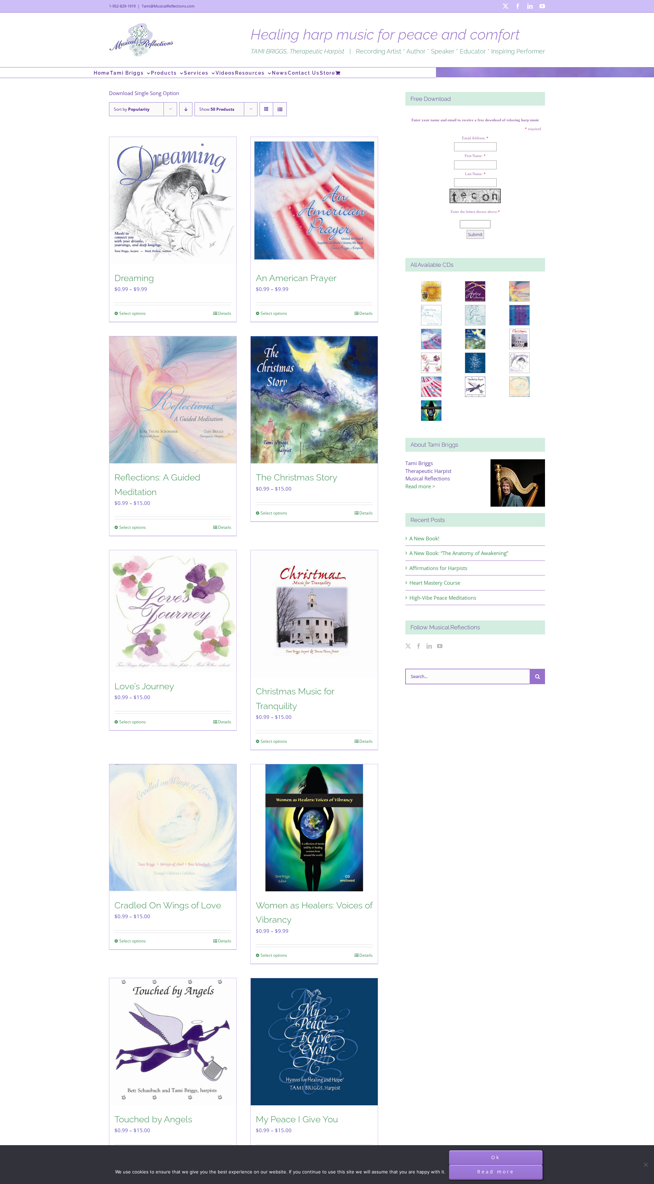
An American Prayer (296, 278)
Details (224, 313)
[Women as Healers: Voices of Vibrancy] (314, 827)
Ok (495, 1157)
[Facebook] (418, 646)
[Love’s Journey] (172, 611)
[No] (645, 1164)
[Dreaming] (172, 200)
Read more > (420, 486)
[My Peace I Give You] (314, 1041)
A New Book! (424, 538)
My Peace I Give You (297, 1119)
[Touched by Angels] (172, 1041)
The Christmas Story (296, 477)
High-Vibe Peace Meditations (442, 597)
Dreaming (134, 278)
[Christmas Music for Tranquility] (314, 613)
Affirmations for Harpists (438, 568)
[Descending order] (185, 109)
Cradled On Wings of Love (167, 905)
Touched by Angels (153, 1119)
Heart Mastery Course (434, 582)
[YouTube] (439, 646)
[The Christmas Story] (314, 399)
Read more (495, 1171)
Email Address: (473, 138)
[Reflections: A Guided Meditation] (172, 399)
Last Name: (474, 174)
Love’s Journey (144, 686)
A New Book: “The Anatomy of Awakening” (458, 553)
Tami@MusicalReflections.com (168, 6)
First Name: (474, 156)
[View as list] (279, 109)
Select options (132, 313)
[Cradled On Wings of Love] (172, 827)
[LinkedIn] (429, 646)
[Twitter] (408, 646)
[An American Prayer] (314, 200)
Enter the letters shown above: (474, 212)
